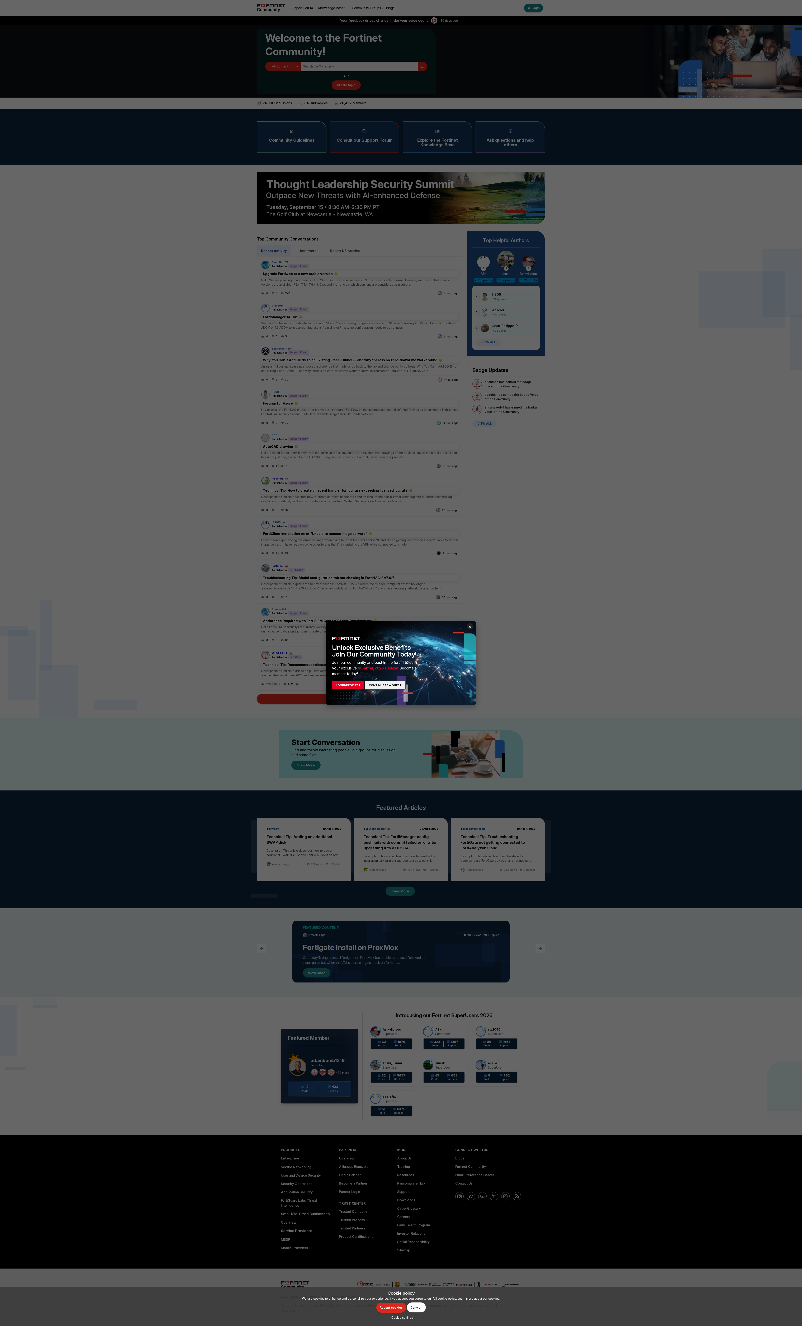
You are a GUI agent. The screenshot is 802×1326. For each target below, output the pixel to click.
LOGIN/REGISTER (348, 685)
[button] (401, 1317)
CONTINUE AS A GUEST (385, 685)
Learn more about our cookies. (479, 1298)
